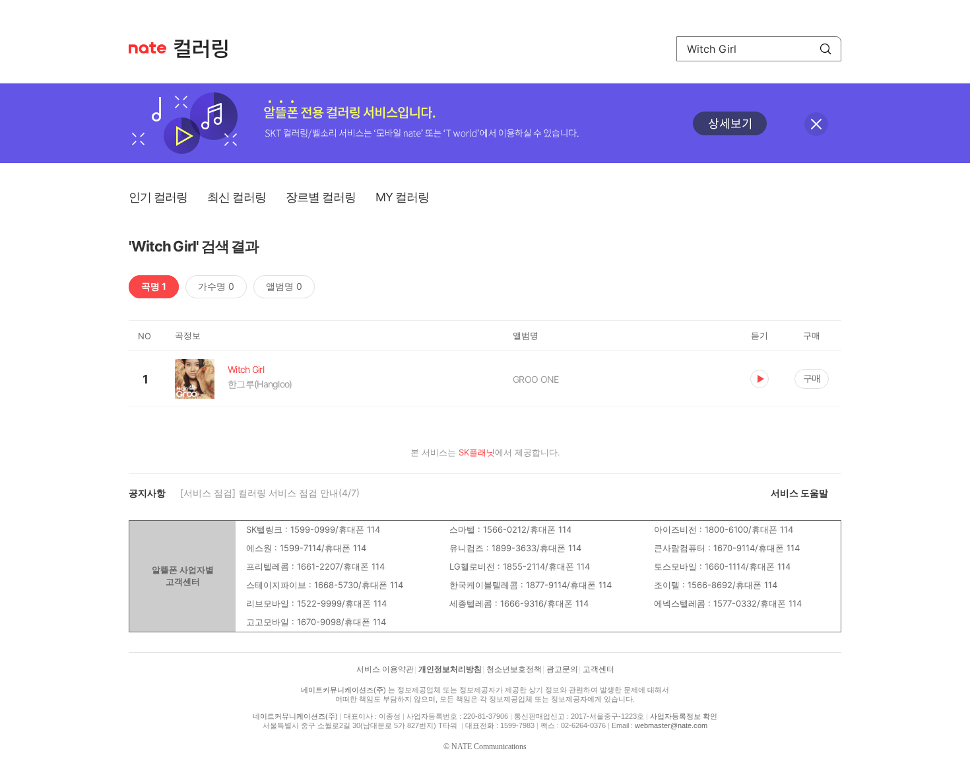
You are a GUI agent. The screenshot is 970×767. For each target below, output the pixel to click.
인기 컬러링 (158, 197)
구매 (811, 378)
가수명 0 (216, 286)
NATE (147, 47)
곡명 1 (153, 286)
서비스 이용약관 (385, 669)
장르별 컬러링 (321, 197)
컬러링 (207, 49)
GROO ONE (535, 379)
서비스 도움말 (799, 492)
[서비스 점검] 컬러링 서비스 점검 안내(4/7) (270, 492)
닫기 (816, 124)
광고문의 (562, 669)
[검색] (825, 48)
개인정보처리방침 (450, 669)
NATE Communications (489, 746)
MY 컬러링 (402, 197)
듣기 (759, 379)
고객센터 (598, 669)
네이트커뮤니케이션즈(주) (343, 690)
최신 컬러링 (236, 197)
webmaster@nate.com (671, 725)
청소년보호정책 (514, 669)
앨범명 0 (284, 286)
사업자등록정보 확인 (683, 716)
